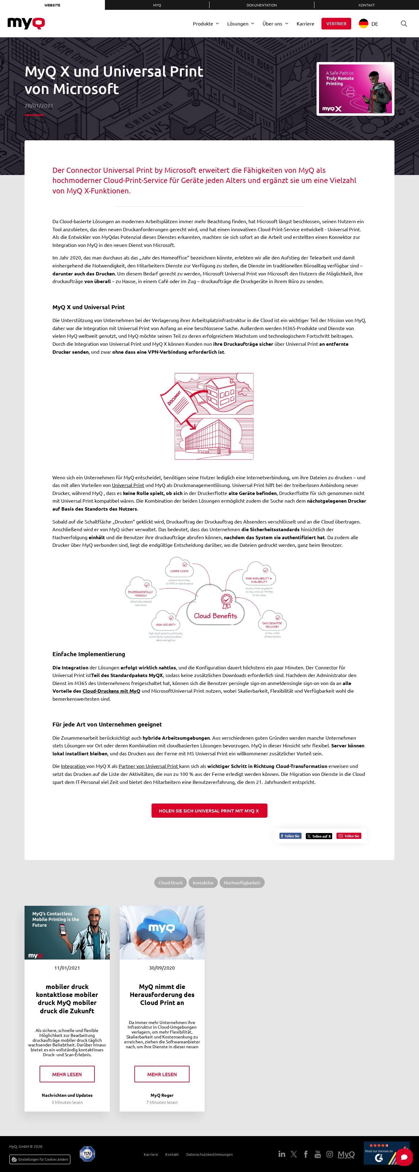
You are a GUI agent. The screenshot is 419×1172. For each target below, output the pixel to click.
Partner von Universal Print (149, 766)
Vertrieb (336, 23)
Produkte (203, 23)
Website (52, 4)
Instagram (330, 1154)
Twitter (294, 1154)
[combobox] (373, 23)
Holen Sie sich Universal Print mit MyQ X (209, 811)
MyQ (157, 4)
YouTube (318, 1154)
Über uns (272, 23)
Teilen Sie (291, 835)
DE (374, 23)
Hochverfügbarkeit (242, 882)
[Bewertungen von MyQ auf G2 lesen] (387, 1154)
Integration (73, 766)
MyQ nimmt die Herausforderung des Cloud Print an (162, 994)
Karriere (305, 23)
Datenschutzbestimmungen (209, 1154)
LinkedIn (282, 1154)
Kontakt (172, 1154)
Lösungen (237, 23)
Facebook (306, 1154)
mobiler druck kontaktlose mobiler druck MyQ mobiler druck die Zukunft (67, 998)
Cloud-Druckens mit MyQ (111, 690)
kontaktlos (203, 882)
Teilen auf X (321, 836)
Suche (404, 23)
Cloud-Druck (171, 882)
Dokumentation (262, 4)
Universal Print (128, 485)
